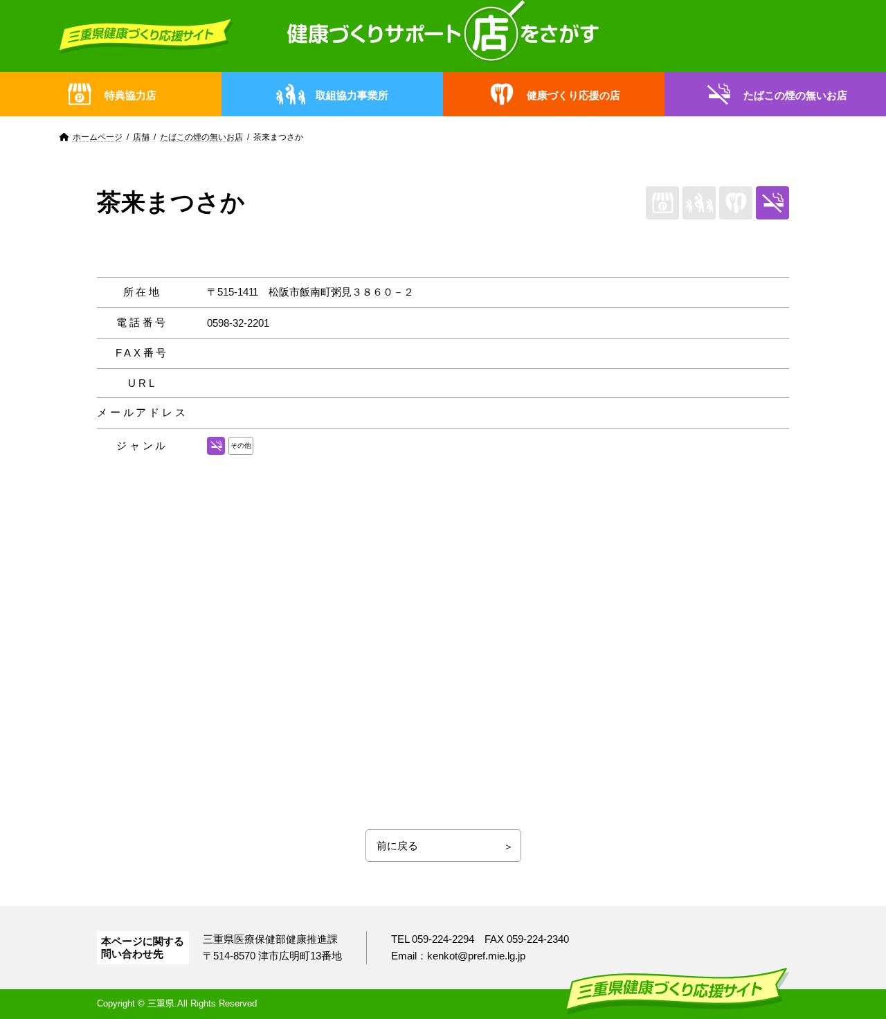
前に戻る (397, 845)
